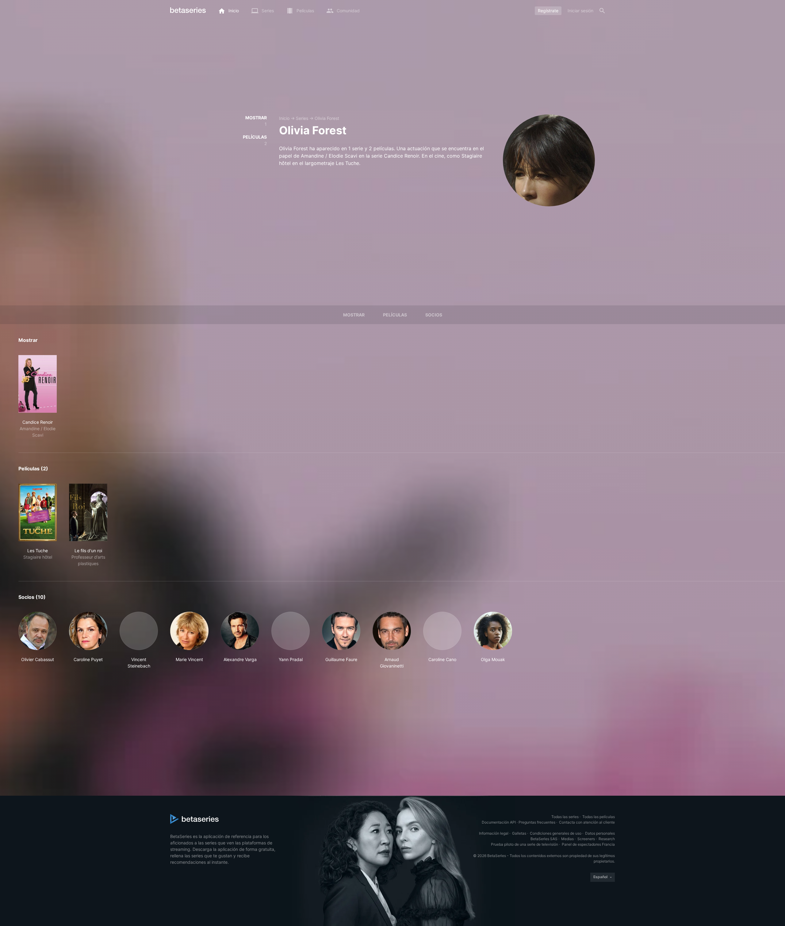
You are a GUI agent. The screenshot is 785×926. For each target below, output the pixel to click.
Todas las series (565, 816)
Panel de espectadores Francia (588, 844)
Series (302, 118)
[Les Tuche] (37, 512)
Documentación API (499, 822)
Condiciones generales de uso (555, 833)
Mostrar (354, 314)
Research (607, 838)
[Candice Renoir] (37, 384)
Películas (395, 314)
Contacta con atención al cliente (587, 822)
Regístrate (548, 10)
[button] (37, 640)
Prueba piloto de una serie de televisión (524, 844)
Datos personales (600, 833)
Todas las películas (598, 816)
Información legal (493, 833)
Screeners (586, 838)
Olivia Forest (327, 118)
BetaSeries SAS (543, 838)
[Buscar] (602, 10)
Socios (433, 314)
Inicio (284, 118)
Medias (567, 838)
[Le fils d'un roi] (88, 512)
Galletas (519, 833)
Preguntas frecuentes (537, 822)
